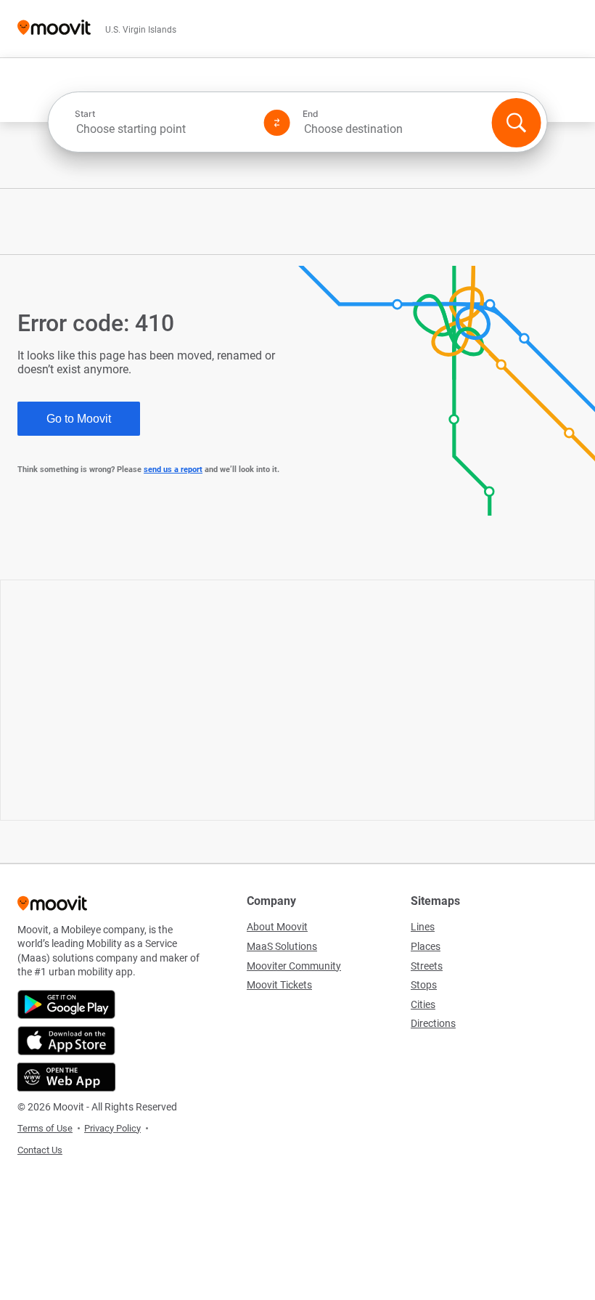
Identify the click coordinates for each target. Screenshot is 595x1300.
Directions (433, 1023)
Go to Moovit (78, 419)
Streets (427, 966)
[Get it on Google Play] (66, 1004)
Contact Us (39, 1150)
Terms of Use (45, 1128)
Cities (423, 1004)
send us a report (173, 469)
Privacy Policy (112, 1128)
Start (85, 114)
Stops (424, 985)
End (311, 114)
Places (425, 946)
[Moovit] (54, 29)
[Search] (516, 122)
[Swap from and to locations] (277, 123)
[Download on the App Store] (66, 1040)
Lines (423, 927)
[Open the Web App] (66, 1077)
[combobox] (163, 129)
